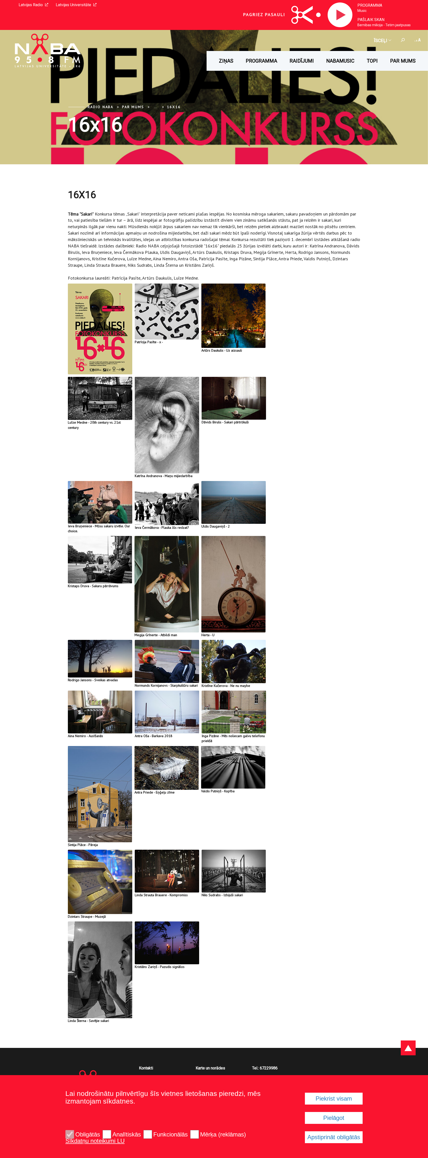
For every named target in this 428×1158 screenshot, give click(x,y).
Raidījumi (302, 61)
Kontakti (146, 1068)
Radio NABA (100, 107)
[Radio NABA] (41, 51)
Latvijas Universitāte (73, 4)
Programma (369, 5)
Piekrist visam (334, 1098)
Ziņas (226, 61)
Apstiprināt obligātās (333, 1137)
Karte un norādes (210, 1068)
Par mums (403, 61)
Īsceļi (380, 40)
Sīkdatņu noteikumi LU (95, 1141)
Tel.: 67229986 (265, 1068)
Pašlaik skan (370, 19)
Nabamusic (340, 61)
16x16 (174, 107)
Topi (372, 61)
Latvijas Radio (31, 4)
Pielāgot (333, 1117)
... (155, 107)
